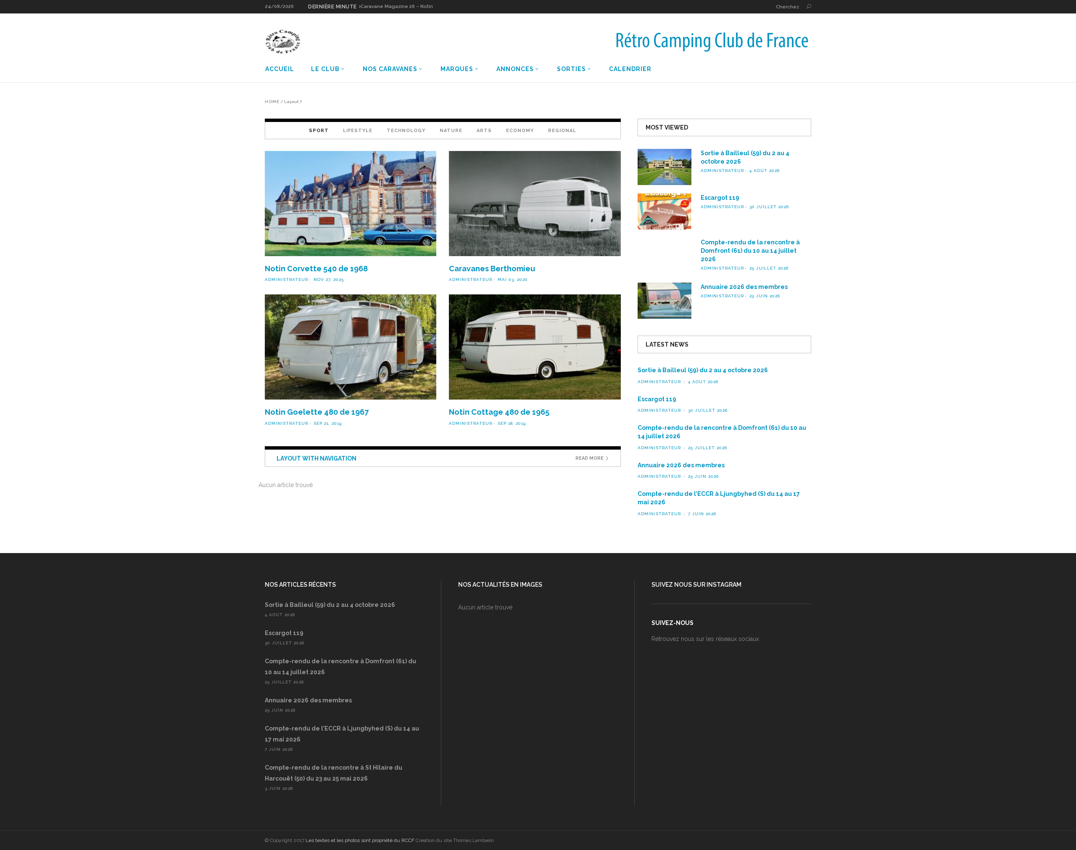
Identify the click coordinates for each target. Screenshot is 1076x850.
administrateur (286, 279)
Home (272, 102)
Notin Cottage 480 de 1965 (499, 412)
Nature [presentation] (451, 130)
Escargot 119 (720, 197)
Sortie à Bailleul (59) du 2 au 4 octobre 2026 (703, 370)
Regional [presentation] (562, 130)
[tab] (319, 130)
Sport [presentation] (319, 130)
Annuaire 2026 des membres (744, 286)
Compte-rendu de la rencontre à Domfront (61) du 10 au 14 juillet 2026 (750, 250)
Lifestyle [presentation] (357, 130)
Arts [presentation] (484, 130)
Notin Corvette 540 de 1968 (316, 268)
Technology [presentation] (406, 130)
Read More (589, 458)
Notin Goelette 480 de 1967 (317, 412)
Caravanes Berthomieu (492, 268)
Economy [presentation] (520, 130)
